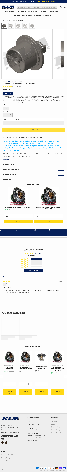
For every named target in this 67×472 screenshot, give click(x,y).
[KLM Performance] (8, 7)
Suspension (47, 15)
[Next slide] (62, 54)
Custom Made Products (58, 433)
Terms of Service (6, 461)
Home (4, 20)
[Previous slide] (4, 54)
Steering (37, 15)
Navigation (54, 417)
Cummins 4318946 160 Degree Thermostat (18, 207)
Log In (4, 469)
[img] (6, 281)
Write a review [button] (33, 270)
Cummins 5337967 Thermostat (41, 367)
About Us (54, 421)
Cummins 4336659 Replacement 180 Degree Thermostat (48, 208)
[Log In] (60, 7)
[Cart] (64, 7)
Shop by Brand (9, 12)
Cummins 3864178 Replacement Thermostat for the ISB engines (57, 368)
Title (4, 104)
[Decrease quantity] (5, 115)
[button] (7, 86)
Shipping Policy (56, 427)
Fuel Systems (26, 15)
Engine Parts (54, 12)
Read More (6, 159)
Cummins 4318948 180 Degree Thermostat (16, 20)
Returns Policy (55, 430)
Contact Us (54, 424)
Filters (16, 15)
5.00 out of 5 (38, 253)
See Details (60, 180)
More (3, 451)
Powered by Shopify (43, 470)
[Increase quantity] (10, 115)
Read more (61, 170)
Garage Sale (22, 12)
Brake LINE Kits (32, 12)
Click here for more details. (46, 1)
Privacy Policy (5, 458)
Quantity (6, 111)
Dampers (43, 12)
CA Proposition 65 (7, 455)
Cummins (9, 81)
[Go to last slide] (1, 376)
